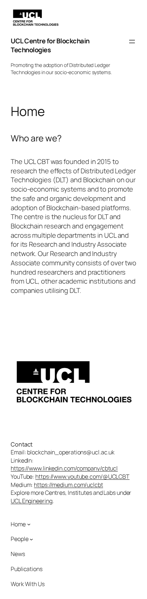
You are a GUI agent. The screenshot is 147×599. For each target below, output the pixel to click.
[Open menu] (132, 41)
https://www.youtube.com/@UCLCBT (82, 476)
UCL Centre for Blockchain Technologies (50, 45)
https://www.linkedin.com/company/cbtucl (64, 468)
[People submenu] (31, 539)
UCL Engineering (31, 501)
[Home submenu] (29, 524)
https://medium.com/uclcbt (68, 485)
